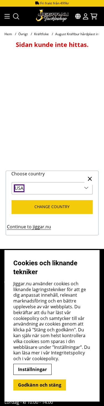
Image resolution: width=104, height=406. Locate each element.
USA (19, 188)
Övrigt (23, 34)
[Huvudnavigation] (5, 16)
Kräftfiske (41, 34)
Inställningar (32, 369)
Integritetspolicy (68, 353)
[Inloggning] (85, 16)
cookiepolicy (45, 358)
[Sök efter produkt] (16, 16)
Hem (8, 34)
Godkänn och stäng (39, 385)
